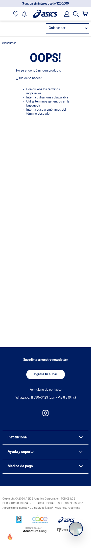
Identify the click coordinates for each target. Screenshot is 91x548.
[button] (76, 14)
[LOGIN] (65, 14)
